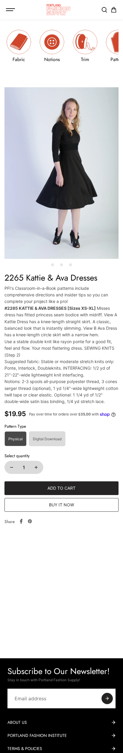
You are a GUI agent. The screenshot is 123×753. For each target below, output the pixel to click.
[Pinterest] (29, 521)
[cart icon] (114, 10)
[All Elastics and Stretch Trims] (85, 46)
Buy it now (61, 504)
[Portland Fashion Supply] (58, 9)
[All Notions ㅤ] (52, 46)
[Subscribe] (107, 698)
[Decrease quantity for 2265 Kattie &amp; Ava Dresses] (11, 467)
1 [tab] (52, 264)
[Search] (104, 10)
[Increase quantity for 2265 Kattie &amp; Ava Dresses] (36, 467)
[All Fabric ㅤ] (18, 46)
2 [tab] (61, 264)
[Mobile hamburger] (11, 9)
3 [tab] (70, 264)
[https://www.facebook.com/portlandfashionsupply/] (21, 521)
